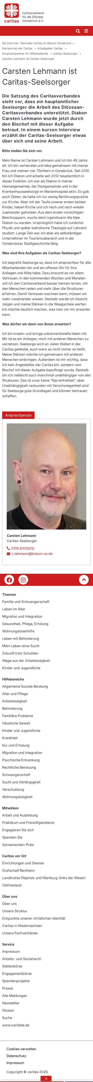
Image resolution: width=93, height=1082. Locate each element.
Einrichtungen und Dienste (23, 863)
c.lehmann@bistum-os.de (32, 553)
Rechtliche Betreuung (19, 767)
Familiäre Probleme (17, 716)
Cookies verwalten (21, 1049)
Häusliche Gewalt (16, 723)
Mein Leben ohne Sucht (20, 646)
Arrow (46, 1078)
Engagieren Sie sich (18, 830)
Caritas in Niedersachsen (22, 925)
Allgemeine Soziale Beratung (25, 686)
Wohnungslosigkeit (17, 797)
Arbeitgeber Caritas (50, 48)
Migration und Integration (22, 616)
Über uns (9, 903)
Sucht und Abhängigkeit (21, 782)
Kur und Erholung (16, 745)
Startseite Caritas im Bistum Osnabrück (45, 43)
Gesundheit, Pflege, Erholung (25, 624)
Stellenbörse (12, 966)
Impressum (11, 951)
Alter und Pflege (15, 694)
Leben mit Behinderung (20, 638)
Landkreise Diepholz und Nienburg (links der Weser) (44, 878)
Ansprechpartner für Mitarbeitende (25, 53)
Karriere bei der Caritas (17, 48)
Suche (7, 1018)
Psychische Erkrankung (21, 760)
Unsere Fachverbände (20, 933)
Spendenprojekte (16, 981)
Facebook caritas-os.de (9, 580)
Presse (7, 988)
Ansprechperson (18, 415)
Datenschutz (16, 1056)
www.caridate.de (15, 1025)
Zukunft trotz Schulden (20, 653)
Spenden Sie (12, 837)
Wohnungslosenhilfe (18, 631)
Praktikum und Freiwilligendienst (28, 822)
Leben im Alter (13, 609)
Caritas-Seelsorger (65, 53)
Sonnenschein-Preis (18, 844)
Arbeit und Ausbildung (20, 815)
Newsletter (10, 1003)
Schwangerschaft (16, 775)
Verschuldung (13, 789)
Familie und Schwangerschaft (25, 601)
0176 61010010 (22, 548)
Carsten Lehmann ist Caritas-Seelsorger (28, 58)
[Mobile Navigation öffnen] (86, 31)
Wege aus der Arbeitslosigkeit (26, 660)
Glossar (8, 1010)
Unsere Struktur (14, 911)
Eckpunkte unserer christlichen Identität (33, 918)
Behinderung (12, 708)
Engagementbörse (17, 973)
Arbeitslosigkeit (14, 701)
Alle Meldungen (14, 995)
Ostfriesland (12, 885)
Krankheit (10, 738)
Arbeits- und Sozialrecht (21, 959)
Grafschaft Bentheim (18, 870)
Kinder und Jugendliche (21, 668)
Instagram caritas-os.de (23, 580)
